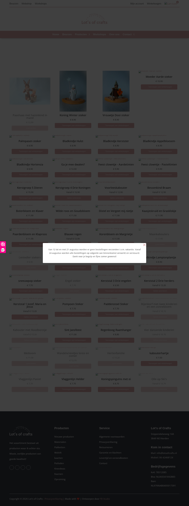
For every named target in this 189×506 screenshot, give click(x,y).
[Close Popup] (144, 245)
